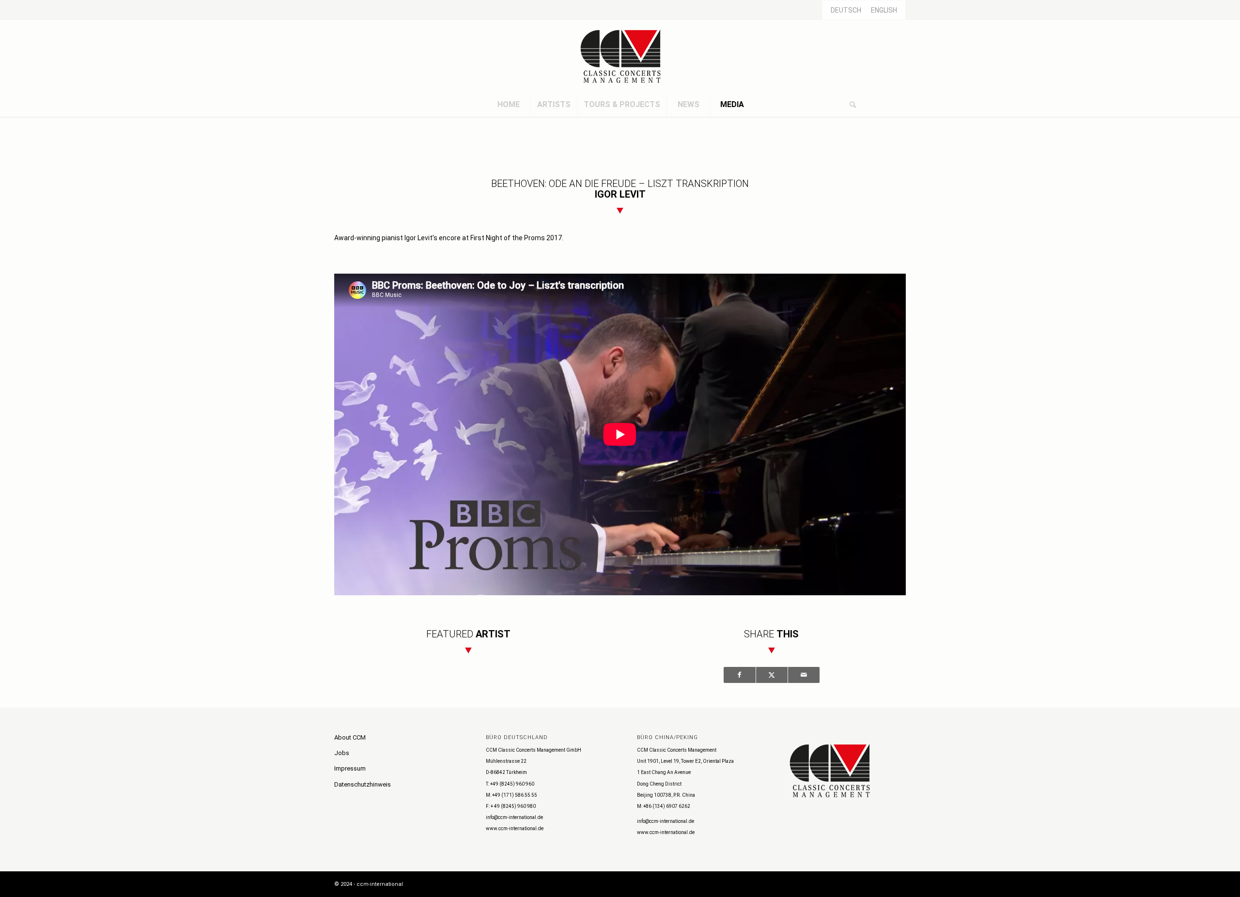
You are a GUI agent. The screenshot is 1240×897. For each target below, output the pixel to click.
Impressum (350, 768)
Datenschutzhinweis (362, 784)
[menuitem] (508, 105)
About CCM (350, 737)
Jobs (341, 753)
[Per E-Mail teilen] (804, 675)
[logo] (620, 56)
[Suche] (852, 105)
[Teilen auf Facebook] (740, 675)
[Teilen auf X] (772, 675)
